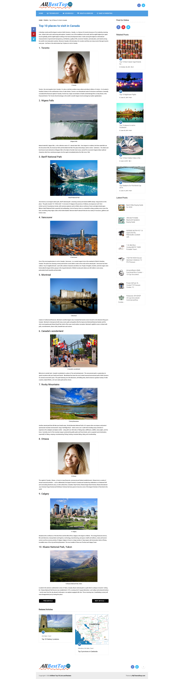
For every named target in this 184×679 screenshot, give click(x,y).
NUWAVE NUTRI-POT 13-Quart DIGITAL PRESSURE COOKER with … (134, 234)
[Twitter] (128, 27)
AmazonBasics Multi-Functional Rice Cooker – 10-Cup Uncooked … (134, 272)
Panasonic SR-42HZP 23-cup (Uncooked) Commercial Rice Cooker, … (129, 299)
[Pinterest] (123, 27)
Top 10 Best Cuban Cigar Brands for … (130, 63)
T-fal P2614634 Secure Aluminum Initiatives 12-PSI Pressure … (134, 260)
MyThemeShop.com (138, 675)
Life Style (44, 636)
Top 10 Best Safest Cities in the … (130, 158)
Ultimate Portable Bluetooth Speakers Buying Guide (133, 220)
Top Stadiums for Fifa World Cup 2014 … (130, 187)
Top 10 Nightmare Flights (127, 94)
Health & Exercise (86, 13)
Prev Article (48, 601)
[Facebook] (118, 27)
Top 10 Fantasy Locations (50, 639)
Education (80, 648)
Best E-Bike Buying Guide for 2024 (134, 206)
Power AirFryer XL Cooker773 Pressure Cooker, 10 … (133, 285)
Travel (49, 636)
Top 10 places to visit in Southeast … (127, 126)
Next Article (100, 601)
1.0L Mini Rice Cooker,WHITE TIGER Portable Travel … (133, 247)
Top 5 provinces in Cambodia (87, 651)
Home (41, 13)
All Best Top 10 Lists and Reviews (60, 675)
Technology (54, 13)
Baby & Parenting (105, 13)
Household (68, 13)
